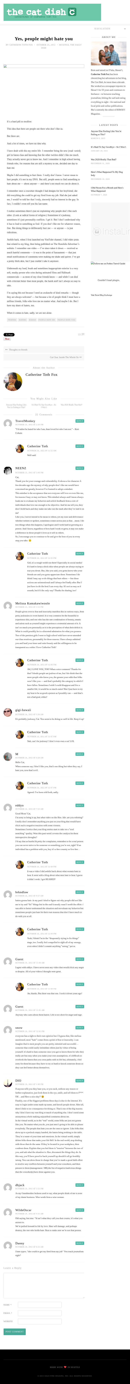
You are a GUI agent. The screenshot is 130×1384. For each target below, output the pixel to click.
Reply (80, 421)
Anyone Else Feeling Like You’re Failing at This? (106, 133)
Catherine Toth (37, 446)
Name (8, 1305)
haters (22, 320)
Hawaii (32, 320)
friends (12, 320)
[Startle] (108, 263)
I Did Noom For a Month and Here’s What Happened (107, 189)
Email (8, 1313)
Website (8, 1321)
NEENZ (20, 468)
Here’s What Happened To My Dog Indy (107, 173)
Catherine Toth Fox (21, 45)
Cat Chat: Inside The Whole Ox (64, 357)
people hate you (66, 320)
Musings (64, 45)
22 (79, 334)
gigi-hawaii (23, 710)
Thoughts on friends (17, 349)
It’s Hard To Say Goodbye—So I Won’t (108, 147)
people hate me (47, 320)
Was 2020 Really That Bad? (71, 405)
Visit (101, 295)
